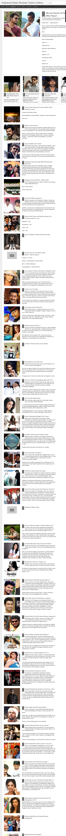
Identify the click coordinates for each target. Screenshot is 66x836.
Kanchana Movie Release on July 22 (35, 671)
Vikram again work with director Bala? (35, 707)
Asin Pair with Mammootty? (32, 398)
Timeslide (35, 6)
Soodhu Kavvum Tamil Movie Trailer (35, 253)
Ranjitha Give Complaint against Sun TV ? (37, 653)
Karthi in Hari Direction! (31, 125)
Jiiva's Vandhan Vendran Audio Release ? (37, 634)
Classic (2, 6)
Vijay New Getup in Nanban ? (33, 453)
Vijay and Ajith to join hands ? (33, 144)
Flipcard (8, 6)
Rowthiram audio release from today (35, 471)
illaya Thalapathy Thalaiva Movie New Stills (37, 234)
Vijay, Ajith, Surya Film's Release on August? (38, 598)
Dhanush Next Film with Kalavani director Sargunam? (40, 616)
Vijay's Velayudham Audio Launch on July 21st (38, 743)
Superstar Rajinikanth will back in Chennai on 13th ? (40, 689)
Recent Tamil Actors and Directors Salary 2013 (38, 216)
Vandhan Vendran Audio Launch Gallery (36, 344)
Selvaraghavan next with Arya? (34, 362)
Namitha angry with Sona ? (32, 325)
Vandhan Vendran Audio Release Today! (36, 434)
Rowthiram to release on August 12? (35, 562)
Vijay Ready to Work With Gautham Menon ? (37, 580)
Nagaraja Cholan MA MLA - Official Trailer (37, 180)
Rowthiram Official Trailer (32, 507)
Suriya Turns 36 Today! (31, 289)
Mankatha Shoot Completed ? (33, 834)
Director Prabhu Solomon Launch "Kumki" (37, 725)
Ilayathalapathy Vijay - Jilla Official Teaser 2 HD (13, 95)
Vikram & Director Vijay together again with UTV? (39, 380)
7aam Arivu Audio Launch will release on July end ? (39, 489)
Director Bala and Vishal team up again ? (36, 762)
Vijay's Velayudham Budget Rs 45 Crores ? (37, 416)
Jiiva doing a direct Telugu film (33, 307)
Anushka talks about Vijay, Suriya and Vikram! (38, 543)
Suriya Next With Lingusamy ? (33, 198)
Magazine (13, 6)
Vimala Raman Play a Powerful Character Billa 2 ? (39, 780)
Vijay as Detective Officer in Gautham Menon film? (39, 525)
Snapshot (29, 6)
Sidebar (24, 6)
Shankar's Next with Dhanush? (50, 95)
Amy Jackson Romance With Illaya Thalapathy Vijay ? (40, 271)
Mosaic (19, 6)
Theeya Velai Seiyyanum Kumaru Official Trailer (38, 107)
